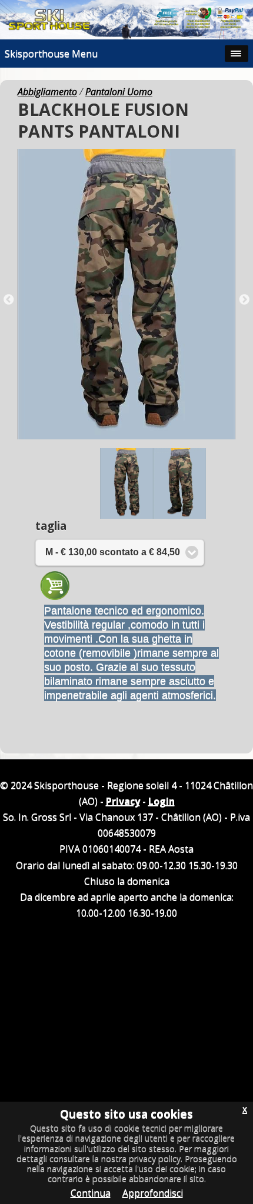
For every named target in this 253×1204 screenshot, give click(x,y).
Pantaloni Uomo (118, 91)
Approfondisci (152, 1192)
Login (161, 801)
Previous (9, 300)
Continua (91, 1192)
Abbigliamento (47, 91)
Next (244, 300)
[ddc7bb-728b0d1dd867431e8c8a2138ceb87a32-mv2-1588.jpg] (126, 294)
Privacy (123, 801)
